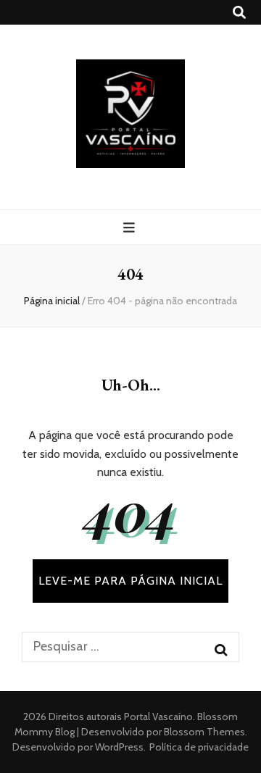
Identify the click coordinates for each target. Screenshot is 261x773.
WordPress (119, 746)
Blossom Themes (203, 731)
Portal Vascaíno (158, 716)
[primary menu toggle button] (130, 228)
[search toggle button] (239, 13)
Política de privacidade (199, 746)
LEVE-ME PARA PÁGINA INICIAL (130, 581)
